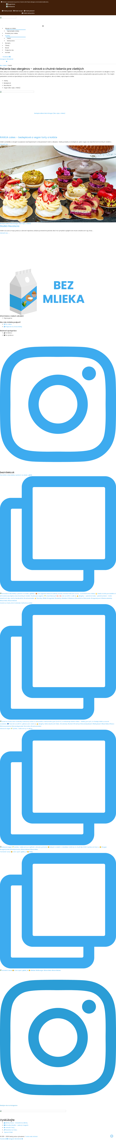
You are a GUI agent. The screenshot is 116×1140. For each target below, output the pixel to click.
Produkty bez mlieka (11, 33)
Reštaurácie (11, 41)
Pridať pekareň (30, 11)
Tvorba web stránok (31, 1136)
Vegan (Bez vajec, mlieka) (12, 88)
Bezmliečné (7, 85)
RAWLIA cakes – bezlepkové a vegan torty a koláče (28, 137)
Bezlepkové (7, 83)
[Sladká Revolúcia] (58, 184)
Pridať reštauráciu (29, 13)
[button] (43, 26)
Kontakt (7, 52)
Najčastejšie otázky (13, 31)
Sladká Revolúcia (9, 226)
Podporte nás (9, 50)
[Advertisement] (54, 251)
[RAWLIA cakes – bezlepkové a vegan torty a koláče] (17, 113)
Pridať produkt (7, 11)
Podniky (7, 36)
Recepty (7, 43)
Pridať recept (18, 11)
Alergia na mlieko (10, 28)
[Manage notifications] (111, 1136)
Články (7, 45)
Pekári (9, 38)
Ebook (7, 48)
